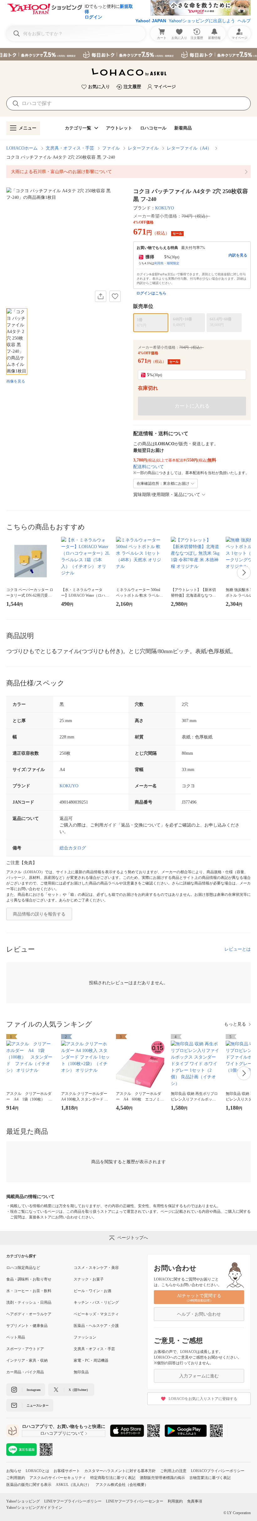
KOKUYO (164, 208)
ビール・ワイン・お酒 (92, 1291)
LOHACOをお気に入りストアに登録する (203, 1399)
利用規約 (175, 1501)
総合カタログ (73, 848)
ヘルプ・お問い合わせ (199, 1314)
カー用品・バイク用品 (25, 1372)
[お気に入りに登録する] (115, 296)
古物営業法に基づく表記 (210, 1478)
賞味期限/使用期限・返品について (166, 494)
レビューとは (237, 949)
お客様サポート (67, 1471)
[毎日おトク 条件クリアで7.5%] (128, 54)
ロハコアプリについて (62, 1433)
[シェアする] (100, 296)
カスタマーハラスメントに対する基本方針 (120, 1471)
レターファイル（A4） (189, 148)
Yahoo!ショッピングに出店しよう (202, 20)
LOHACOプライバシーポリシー (217, 1471)
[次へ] (244, 572)
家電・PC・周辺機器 (91, 1360)
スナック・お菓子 (89, 1279)
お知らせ (13, 1471)
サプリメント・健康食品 (27, 1326)
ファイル (111, 148)
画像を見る (15, 381)
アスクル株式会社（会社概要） (122, 1484)
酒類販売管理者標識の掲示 (162, 1478)
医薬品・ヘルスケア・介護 (96, 1326)
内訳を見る (237, 255)
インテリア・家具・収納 (27, 1360)
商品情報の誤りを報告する (39, 914)
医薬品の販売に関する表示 (28, 1484)
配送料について (148, 466)
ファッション (85, 1337)
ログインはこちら (151, 293)
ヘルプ (244, 20)
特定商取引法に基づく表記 (112, 1478)
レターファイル (143, 148)
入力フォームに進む (199, 1376)
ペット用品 (15, 1337)
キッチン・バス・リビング (96, 1302)
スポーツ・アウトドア (25, 1349)
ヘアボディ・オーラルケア (28, 1314)
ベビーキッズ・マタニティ (96, 1314)
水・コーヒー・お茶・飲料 (28, 1291)
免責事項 (194, 1501)
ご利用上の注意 (173, 1471)
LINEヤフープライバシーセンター (134, 1501)
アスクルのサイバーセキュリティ (57, 1478)
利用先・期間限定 (166, 263)
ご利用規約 (15, 1478)
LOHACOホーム (22, 148)
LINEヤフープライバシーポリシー (73, 1501)
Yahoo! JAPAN (150, 20)
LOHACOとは (37, 1471)
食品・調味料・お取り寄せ (28, 1279)
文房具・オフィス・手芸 (70, 148)
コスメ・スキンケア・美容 (96, 1268)
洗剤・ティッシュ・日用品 (28, 1302)
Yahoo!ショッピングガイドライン (34, 1507)
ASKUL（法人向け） (73, 1484)
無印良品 (81, 1372)
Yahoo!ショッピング (23, 1501)
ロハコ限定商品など (23, 1268)
